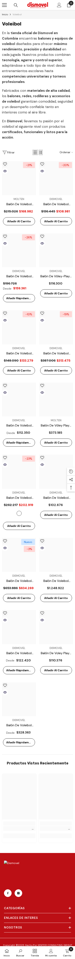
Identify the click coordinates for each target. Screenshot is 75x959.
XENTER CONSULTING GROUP (55, 945)
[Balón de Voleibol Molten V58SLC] (56, 178)
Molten (19, 199)
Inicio (5, 14)
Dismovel (56, 199)
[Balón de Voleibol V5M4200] (19, 178)
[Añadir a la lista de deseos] (5, 164)
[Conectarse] (59, 5)
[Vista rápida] (5, 171)
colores (19, 513)
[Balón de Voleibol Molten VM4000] (19, 250)
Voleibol (17, 14)
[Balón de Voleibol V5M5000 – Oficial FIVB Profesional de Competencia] (56, 327)
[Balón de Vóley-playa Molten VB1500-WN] (56, 250)
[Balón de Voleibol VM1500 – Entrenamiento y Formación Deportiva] (19, 400)
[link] (19, 828)
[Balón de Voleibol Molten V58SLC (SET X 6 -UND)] (19, 555)
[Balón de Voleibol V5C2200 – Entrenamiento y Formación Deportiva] (19, 327)
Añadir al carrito (19, 221)
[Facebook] (8, 893)
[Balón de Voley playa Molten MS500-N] (56, 627)
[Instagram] (18, 893)
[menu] (4, 5)
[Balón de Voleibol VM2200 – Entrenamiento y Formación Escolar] (19, 627)
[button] (35, 152)
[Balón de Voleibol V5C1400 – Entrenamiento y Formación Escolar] (56, 472)
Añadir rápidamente (20, 298)
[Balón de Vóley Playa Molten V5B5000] (56, 400)
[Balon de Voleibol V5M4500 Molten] (19, 472)
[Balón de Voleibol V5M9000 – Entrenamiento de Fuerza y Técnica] (19, 699)
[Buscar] (15, 5)
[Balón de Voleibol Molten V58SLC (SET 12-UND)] (56, 555)
